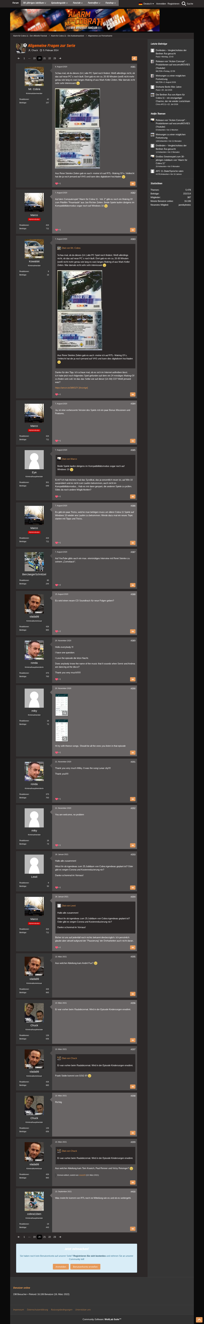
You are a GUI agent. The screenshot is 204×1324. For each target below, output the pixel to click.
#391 (133, 762)
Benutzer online (21, 1288)
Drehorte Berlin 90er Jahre (168, 87)
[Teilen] (134, 58)
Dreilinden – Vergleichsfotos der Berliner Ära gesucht (171, 52)
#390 (133, 688)
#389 (133, 640)
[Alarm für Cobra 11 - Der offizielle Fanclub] (102, 20)
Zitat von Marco (69, 459)
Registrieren (173, 3)
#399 (133, 1142)
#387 (133, 552)
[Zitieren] (132, 184)
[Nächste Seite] (60, 58)
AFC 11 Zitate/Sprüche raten (169, 171)
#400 (133, 1191)
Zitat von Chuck (69, 1058)
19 (34, 58)
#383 (133, 239)
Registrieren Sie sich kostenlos (89, 1256)
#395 (133, 956)
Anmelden (161, 3)
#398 (133, 1096)
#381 (133, 67)
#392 (133, 808)
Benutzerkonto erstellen (85, 1266)
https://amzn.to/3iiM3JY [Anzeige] (71, 387)
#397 (133, 1049)
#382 (133, 193)
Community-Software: (102, 1319)
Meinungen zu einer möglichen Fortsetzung (170, 77)
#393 (133, 854)
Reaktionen (24, 99)
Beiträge (22, 103)
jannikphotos (185, 204)
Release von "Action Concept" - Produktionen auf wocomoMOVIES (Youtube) (173, 64)
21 (44, 58)
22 (49, 58)
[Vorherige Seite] (19, 58)
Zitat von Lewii (69, 905)
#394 (133, 897)
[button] (146, 3)
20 (39, 58)
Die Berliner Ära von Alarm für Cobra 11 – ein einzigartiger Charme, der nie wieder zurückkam (173, 97)
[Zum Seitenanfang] (199, 1320)
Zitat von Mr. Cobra (71, 248)
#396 (133, 1003)
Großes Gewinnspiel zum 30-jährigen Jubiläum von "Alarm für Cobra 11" (171, 159)
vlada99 (82, 1175)
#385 (133, 450)
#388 (133, 594)
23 (54, 58)
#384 (133, 403)
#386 (133, 505)
